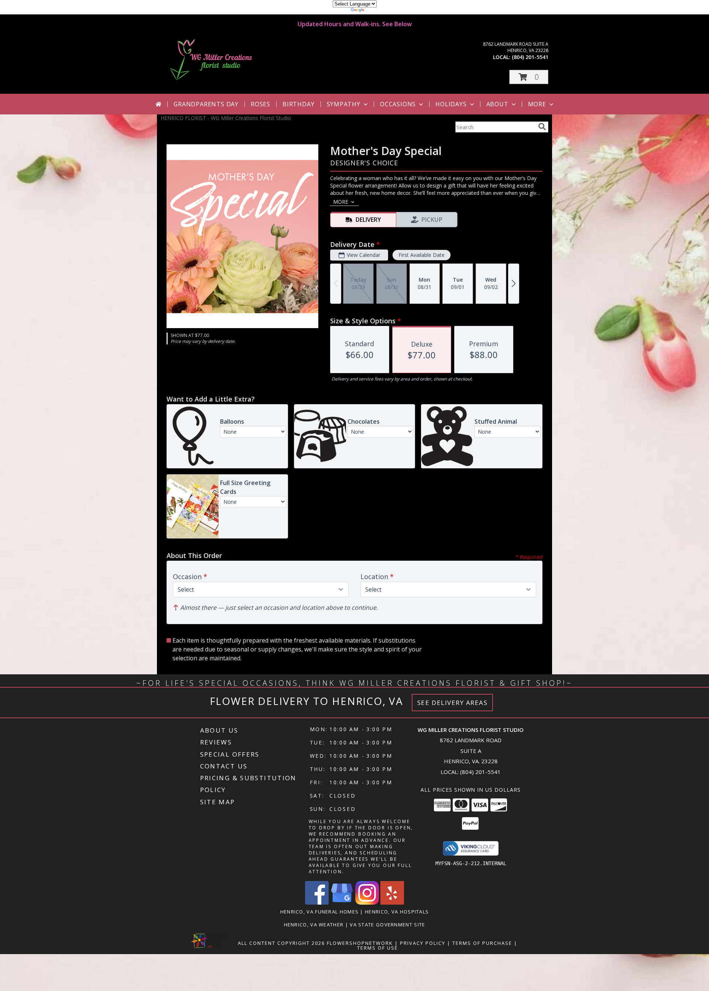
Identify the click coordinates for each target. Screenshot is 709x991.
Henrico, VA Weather (314, 924)
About (497, 104)
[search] (542, 127)
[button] (528, 77)
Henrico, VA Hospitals (397, 911)
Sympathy (343, 104)
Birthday (298, 104)
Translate (377, 10)
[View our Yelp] (392, 902)
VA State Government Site (387, 924)
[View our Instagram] (367, 902)
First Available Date (421, 254)
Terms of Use (377, 947)
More (537, 104)
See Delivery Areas (452, 702)
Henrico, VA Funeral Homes (319, 911)
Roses (260, 104)
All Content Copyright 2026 (281, 943)
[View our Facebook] (317, 902)
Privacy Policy (422, 943)
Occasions (398, 104)
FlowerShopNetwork (360, 943)
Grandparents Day (206, 104)
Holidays (450, 104)
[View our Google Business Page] (342, 902)
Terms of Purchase (482, 943)
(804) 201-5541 (530, 57)
